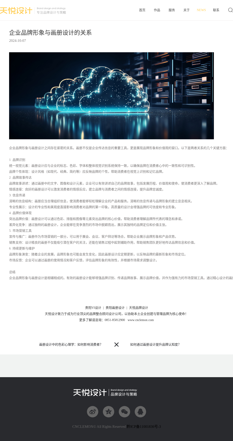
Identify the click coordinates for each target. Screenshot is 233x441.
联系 (216, 10)
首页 (142, 10)
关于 (186, 10)
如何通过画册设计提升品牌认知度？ (155, 344)
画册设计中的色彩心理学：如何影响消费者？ (71, 344)
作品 (157, 10)
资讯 (201, 10)
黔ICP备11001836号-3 (144, 427)
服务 (171, 10)
